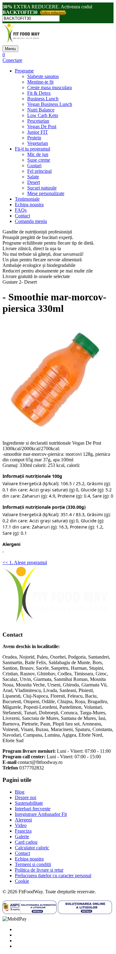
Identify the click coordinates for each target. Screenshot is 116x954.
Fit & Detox (39, 93)
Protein (34, 137)
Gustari (34, 165)
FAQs (21, 210)
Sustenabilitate (29, 803)
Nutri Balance (40, 109)
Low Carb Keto (42, 115)
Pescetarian (38, 121)
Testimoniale (27, 199)
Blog (19, 792)
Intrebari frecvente (32, 808)
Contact (22, 215)
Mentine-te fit (40, 82)
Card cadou (26, 842)
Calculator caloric (32, 847)
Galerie (22, 836)
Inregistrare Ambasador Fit (41, 814)
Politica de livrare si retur (39, 870)
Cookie (22, 881)
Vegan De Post (41, 126)
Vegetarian (37, 143)
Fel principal (39, 171)
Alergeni (23, 819)
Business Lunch (42, 98)
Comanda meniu (31, 221)
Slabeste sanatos (43, 76)
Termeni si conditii (33, 864)
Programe (24, 70)
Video (21, 825)
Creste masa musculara (49, 87)
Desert (33, 182)
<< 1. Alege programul (24, 562)
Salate (33, 176)
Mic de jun (37, 154)
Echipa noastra (29, 204)
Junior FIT (37, 132)
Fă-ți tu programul (32, 148)
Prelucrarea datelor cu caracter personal (53, 875)
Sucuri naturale (42, 187)
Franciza (23, 831)
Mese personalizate (45, 193)
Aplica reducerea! (53, 13)
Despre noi (25, 797)
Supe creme (38, 160)
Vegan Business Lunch (49, 104)
